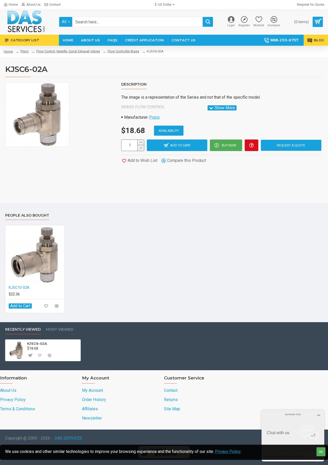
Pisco (24, 51)
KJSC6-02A (37, 343)
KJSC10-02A (19, 287)
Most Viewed (59, 329)
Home (8, 51)
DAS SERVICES (68, 438)
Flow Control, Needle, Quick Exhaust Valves (68, 51)
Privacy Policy (228, 451)
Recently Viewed (23, 329)
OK (321, 452)
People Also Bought (27, 215)
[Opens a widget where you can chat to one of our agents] (293, 435)
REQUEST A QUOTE (291, 145)
